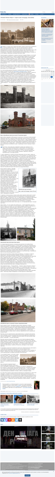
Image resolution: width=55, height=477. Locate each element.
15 (51, 75)
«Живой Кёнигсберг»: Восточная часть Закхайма (19, 404)
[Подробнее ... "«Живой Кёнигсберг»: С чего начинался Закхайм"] (33, 402)
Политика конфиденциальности (43, 469)
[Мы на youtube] (9, 420)
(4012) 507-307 (40, 463)
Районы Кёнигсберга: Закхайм (13, 19)
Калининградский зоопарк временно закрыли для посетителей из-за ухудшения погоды (47, 30)
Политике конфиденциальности (14, 473)
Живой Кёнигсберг (12, 381)
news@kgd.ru (40, 466)
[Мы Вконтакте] (2, 420)
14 (49, 75)
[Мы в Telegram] (16, 420)
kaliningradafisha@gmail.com (35, 467)
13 (47, 75)
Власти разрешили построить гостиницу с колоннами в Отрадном (47, 39)
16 (53, 75)
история (7, 381)
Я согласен (27, 475)
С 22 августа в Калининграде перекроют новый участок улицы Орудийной (47, 35)
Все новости (44, 42)
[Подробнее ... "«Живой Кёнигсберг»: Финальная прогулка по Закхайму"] (6, 402)
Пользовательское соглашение (33, 469)
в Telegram (17, 386)
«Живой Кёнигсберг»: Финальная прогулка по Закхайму (4, 405)
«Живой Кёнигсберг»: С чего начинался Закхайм (32, 404)
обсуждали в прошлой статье (20, 71)
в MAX (19, 385)
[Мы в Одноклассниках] (13, 420)
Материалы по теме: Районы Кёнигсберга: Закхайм (11, 393)
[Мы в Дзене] (20, 420)
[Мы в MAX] (5, 420)
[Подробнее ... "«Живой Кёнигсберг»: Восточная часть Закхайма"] (20, 402)
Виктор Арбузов (36, 389)
